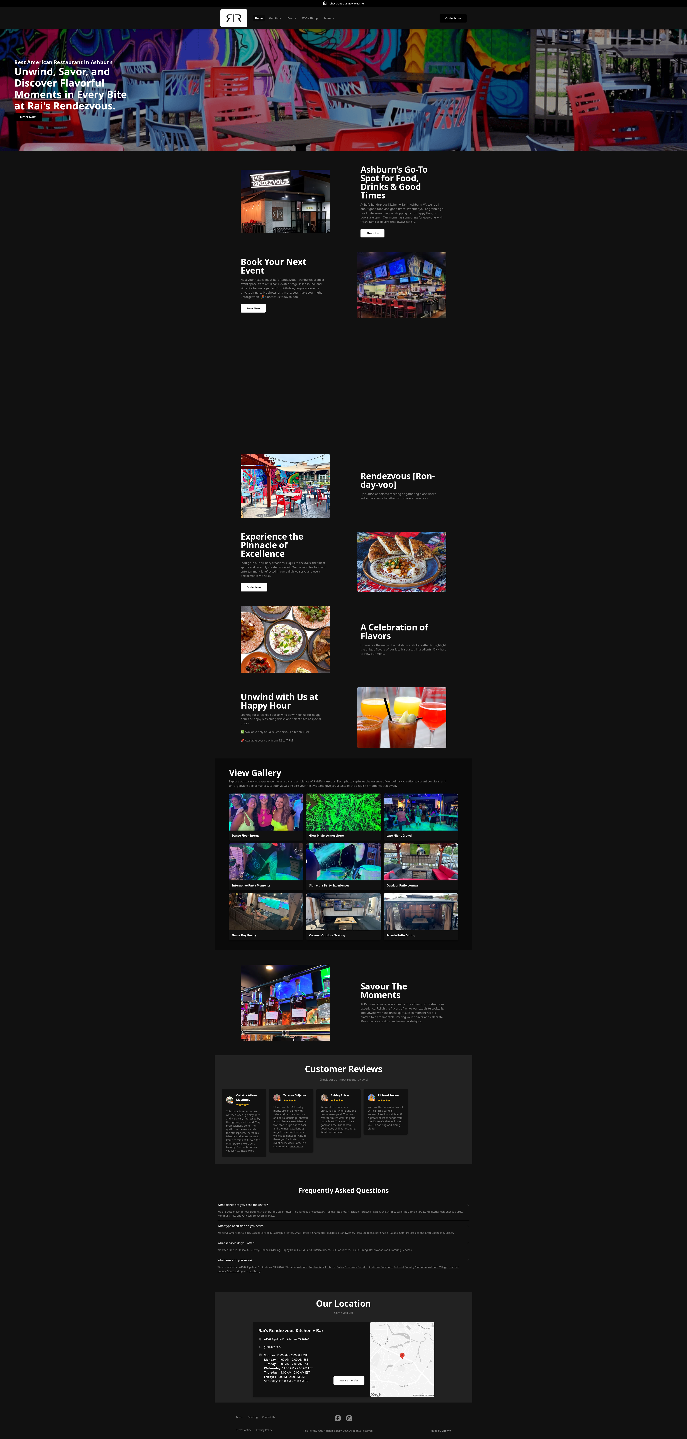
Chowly (446, 1430)
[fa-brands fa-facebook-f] (338, 1418)
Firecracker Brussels (359, 1211)
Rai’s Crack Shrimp (384, 1211)
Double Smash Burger (263, 1211)
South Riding (235, 1271)
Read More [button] (247, 1150)
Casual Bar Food (261, 1232)
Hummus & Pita (227, 1215)
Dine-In (232, 1250)
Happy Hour (289, 1250)
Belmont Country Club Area (410, 1267)
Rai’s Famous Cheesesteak (308, 1211)
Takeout (243, 1250)
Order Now (453, 18)
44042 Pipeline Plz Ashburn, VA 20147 (286, 1339)
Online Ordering (270, 1250)
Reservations (377, 1250)
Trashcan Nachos (335, 1211)
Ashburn (302, 1267)
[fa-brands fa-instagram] (349, 1418)
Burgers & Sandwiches (340, 1232)
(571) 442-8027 (272, 1347)
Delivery (254, 1250)
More (327, 18)
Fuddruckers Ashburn (322, 1267)
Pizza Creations (365, 1232)
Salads (394, 1232)
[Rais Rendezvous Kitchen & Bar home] (233, 18)
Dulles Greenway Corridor (352, 1267)
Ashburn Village (437, 1267)
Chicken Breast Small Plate (258, 1215)
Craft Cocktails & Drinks (439, 1232)
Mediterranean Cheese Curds (444, 1211)
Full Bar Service (341, 1250)
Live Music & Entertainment (313, 1250)
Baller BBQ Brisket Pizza (411, 1211)
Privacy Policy (264, 1430)
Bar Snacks (381, 1232)
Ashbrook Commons (381, 1267)
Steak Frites (284, 1211)
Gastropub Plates (282, 1232)
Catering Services (401, 1250)
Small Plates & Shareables (310, 1232)
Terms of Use (244, 1430)
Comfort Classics (409, 1232)
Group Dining (360, 1250)
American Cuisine (239, 1232)
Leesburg (254, 1271)
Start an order (349, 1380)
